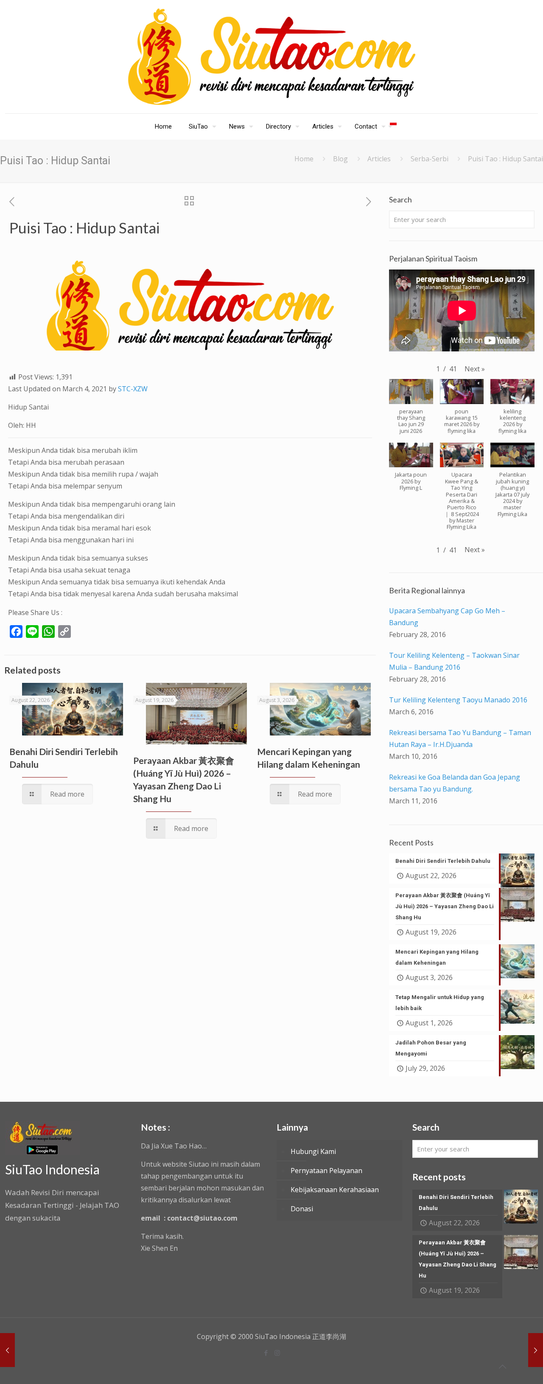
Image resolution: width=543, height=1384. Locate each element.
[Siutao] (271, 56)
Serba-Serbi (429, 158)
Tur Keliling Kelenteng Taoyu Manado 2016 (458, 700)
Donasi (302, 1208)
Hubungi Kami (313, 1151)
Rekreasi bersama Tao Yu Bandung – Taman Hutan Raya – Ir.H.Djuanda (460, 738)
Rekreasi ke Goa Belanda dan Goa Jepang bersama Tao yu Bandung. (454, 783)
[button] (474, 369)
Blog (340, 158)
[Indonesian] (393, 126)
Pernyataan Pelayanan (326, 1170)
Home (303, 158)
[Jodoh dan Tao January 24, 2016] (535, 1350)
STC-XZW (133, 388)
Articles (379, 158)
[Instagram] (277, 1352)
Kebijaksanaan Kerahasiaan (335, 1189)
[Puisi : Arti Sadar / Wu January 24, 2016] (7, 1350)
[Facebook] (265, 1352)
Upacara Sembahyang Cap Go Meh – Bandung (447, 616)
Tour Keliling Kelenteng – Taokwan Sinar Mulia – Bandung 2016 (454, 661)
